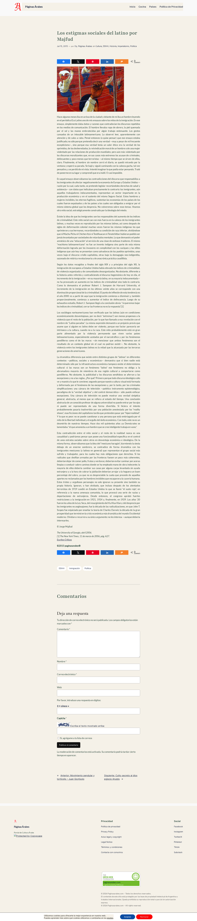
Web (59, 687)
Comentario (63, 629)
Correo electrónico (67, 674)
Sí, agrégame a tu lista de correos (76, 738)
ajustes (110, 918)
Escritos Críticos (64, 539)
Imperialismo (123, 46)
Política (88, 568)
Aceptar (127, 917)
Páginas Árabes (34, 6)
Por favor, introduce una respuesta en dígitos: (79, 700)
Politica (133, 46)
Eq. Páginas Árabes (83, 46)
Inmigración (74, 568)
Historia (113, 46)
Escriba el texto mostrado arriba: (87, 726)
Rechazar (144, 917)
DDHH (106, 46)
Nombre (62, 661)
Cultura (99, 46)
